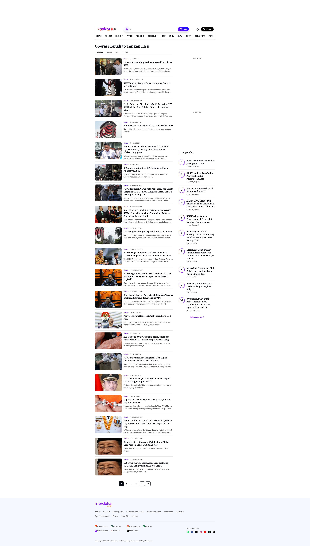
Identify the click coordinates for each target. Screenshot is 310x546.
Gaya (180, 36)
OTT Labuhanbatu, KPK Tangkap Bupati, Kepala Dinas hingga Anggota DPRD (147, 380)
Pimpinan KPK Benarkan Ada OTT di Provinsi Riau (148, 125)
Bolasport (200, 36)
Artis (129, 36)
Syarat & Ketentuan (102, 516)
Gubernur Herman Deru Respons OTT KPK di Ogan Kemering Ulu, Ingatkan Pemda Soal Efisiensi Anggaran (146, 149)
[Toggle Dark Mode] (197, 29)
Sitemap (135, 516)
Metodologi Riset (154, 512)
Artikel (109, 52)
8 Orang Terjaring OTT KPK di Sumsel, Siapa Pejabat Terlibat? (146, 169)
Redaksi (106, 512)
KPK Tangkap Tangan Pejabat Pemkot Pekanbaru (148, 231)
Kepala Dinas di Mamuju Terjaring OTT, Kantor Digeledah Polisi (147, 401)
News (99, 36)
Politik (108, 36)
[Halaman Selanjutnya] (142, 483)
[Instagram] (201, 532)
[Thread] (214, 532)
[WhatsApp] (187, 532)
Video (125, 52)
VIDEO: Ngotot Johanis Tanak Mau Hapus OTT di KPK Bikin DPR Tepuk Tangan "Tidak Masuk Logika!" (147, 276)
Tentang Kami (118, 512)
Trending (140, 36)
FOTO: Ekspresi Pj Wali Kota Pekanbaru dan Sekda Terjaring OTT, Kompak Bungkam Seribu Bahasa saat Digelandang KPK (148, 192)
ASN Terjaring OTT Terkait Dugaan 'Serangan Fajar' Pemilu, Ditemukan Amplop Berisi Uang (146, 338)
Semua (100, 52)
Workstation (168, 512)
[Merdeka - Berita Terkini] (107, 29)
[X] (196, 532)
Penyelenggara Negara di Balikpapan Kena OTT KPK (147, 317)
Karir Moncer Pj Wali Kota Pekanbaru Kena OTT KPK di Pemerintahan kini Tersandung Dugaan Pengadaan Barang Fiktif (147, 213)
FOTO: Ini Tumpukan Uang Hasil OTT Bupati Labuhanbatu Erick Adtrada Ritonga (145, 359)
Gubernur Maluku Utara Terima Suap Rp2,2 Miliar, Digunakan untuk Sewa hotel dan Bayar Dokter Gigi (148, 423)
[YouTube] (205, 532)
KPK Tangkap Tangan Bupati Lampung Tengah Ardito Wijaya (147, 84)
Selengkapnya (196, 317)
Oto (164, 36)
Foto (211, 36)
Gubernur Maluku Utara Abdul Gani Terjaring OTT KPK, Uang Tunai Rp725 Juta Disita (146, 464)
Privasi (115, 516)
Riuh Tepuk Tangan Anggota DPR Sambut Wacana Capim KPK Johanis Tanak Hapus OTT (148, 296)
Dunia (171, 36)
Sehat (188, 36)
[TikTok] (209, 532)
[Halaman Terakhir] (148, 483)
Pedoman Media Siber (135, 512)
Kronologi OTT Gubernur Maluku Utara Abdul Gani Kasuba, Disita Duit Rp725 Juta (146, 443)
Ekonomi (119, 36)
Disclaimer (180, 512)
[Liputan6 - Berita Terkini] (103, 504)
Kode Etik (125, 516)
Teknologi (153, 36)
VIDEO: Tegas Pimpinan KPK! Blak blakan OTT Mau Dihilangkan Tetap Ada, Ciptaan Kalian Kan (147, 254)
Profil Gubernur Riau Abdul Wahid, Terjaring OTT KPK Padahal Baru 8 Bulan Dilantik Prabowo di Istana (148, 107)
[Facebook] (192, 532)
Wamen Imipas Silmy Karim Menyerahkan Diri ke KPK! (148, 63)
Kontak (97, 512)
